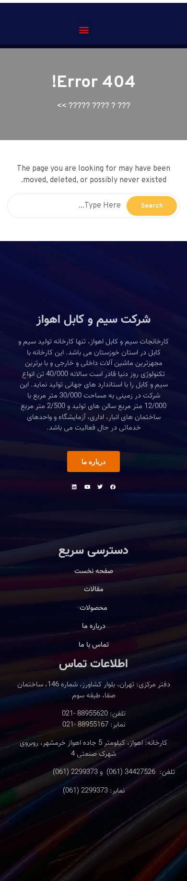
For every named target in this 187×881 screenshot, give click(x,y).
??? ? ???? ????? (99, 106)
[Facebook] (113, 487)
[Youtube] (87, 487)
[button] (84, 29)
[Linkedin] (74, 487)
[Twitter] (100, 487)
